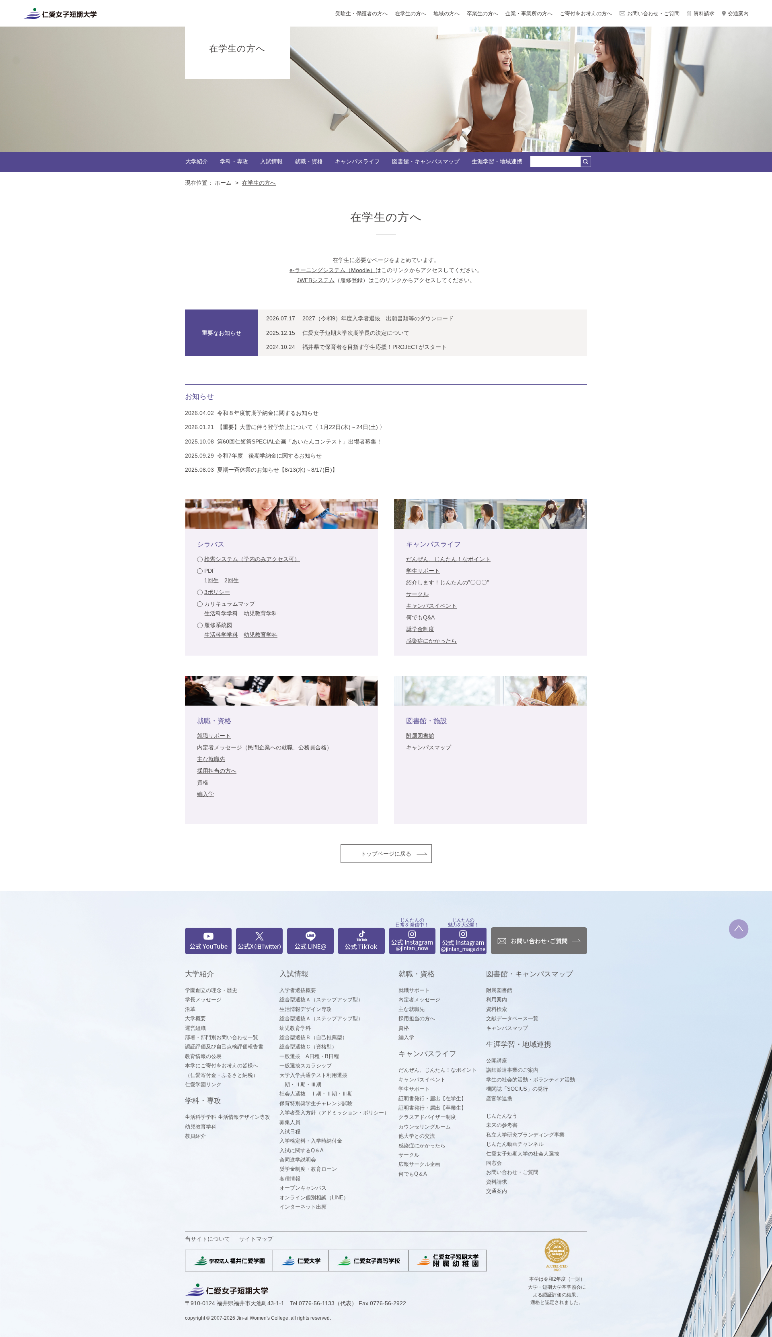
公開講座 (496, 1061)
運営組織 (195, 1028)
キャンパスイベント (431, 605)
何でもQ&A (420, 617)
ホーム (223, 183)
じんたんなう (501, 1116)
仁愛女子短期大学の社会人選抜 (522, 1154)
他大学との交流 (416, 1136)
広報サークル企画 (419, 1164)
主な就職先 (211, 759)
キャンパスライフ (357, 161)
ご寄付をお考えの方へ (586, 13)
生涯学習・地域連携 (497, 161)
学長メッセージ (203, 1000)
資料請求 (704, 13)
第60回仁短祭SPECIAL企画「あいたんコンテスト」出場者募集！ (299, 441)
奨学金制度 (420, 629)
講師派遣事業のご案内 (512, 1070)
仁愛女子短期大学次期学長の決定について (355, 333)
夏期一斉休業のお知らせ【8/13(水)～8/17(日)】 (277, 469)
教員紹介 (195, 1136)
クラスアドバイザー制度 (427, 1117)
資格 (202, 782)
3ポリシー (217, 592)
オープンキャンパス (302, 1188)
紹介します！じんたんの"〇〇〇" (447, 582)
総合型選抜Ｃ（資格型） (308, 1047)
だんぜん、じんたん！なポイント (448, 559)
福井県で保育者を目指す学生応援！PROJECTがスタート (374, 347)
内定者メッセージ (419, 1000)
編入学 (205, 794)
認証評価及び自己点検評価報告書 (224, 1047)
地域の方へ (446, 13)
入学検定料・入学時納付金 (310, 1141)
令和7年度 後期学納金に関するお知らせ (269, 455)
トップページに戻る (386, 853)
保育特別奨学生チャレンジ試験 (316, 1103)
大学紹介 (196, 161)
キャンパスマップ (428, 747)
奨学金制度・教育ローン (308, 1169)
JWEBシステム (316, 280)
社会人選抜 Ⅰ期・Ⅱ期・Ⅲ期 (316, 1094)
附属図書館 (420, 735)
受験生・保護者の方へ (361, 13)
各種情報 (289, 1179)
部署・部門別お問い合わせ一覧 (221, 1037)
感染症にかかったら (431, 641)
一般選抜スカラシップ (305, 1066)
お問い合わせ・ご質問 (653, 13)
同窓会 (494, 1163)
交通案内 (738, 13)
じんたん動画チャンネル (515, 1144)
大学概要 (195, 1018)
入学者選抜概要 (297, 990)
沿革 (190, 1009)
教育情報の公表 (203, 1056)
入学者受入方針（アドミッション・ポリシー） (334, 1113)
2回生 (231, 580)
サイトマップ (256, 1239)
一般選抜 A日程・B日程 (309, 1056)
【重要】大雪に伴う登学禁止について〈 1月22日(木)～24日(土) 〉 (301, 427)
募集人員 (289, 1122)
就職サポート (214, 735)
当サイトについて (207, 1239)
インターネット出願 (302, 1207)
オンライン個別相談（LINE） (314, 1198)
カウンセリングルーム (424, 1127)
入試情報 (271, 161)
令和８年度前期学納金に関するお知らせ (267, 413)
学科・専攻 (234, 161)
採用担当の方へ (216, 771)
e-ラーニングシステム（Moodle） (333, 270)
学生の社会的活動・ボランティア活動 (530, 1080)
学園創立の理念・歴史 (211, 990)
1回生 (211, 580)
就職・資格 (309, 161)
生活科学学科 (221, 613)
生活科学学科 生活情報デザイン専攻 (227, 1117)
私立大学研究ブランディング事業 (525, 1135)
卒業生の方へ (482, 13)
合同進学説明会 (297, 1160)
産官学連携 (499, 1099)
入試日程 (289, 1132)
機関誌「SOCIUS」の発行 (517, 1089)
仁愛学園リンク (203, 1084)
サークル (417, 594)
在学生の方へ (410, 13)
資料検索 (496, 1009)
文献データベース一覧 (512, 1018)
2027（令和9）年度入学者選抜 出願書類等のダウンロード (378, 318)
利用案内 (496, 1000)
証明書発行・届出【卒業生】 (432, 1108)
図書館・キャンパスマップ (426, 161)
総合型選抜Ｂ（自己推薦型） (313, 1037)
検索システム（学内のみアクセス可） (252, 559)
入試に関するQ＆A (301, 1150)
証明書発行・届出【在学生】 (432, 1099)
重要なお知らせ (221, 333)
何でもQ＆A (412, 1174)
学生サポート (423, 570)
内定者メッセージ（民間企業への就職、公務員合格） (264, 747)
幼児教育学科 (260, 613)
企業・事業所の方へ (528, 13)
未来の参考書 (501, 1125)
